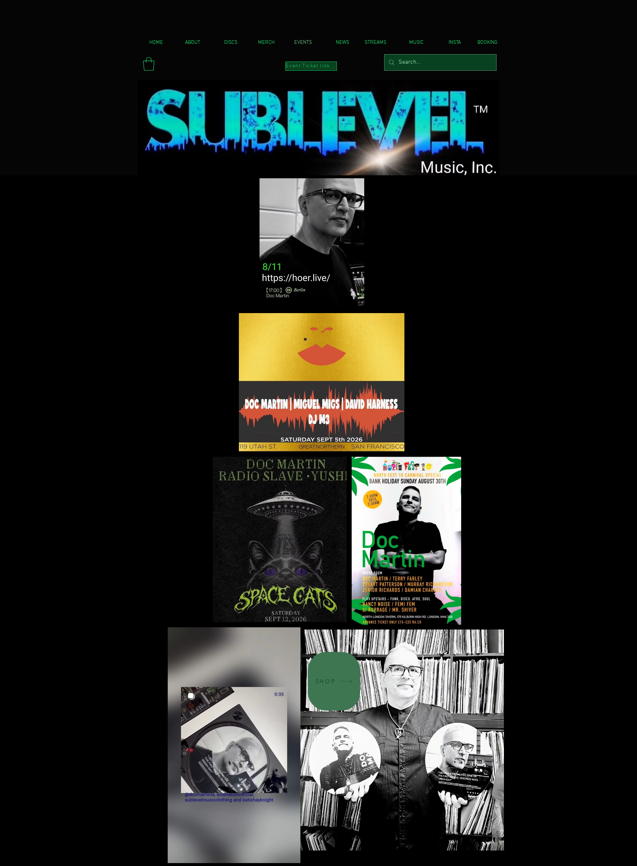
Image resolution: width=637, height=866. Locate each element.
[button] (148, 64)
